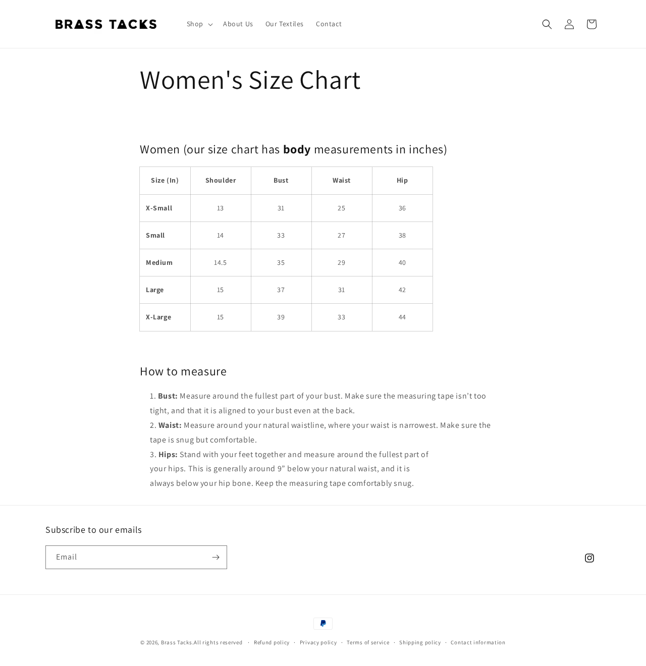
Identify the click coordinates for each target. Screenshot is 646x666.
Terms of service (368, 642)
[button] (199, 23)
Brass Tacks (176, 642)
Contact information (478, 642)
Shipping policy (420, 642)
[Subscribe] (215, 557)
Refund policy (272, 642)
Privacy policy (318, 642)
